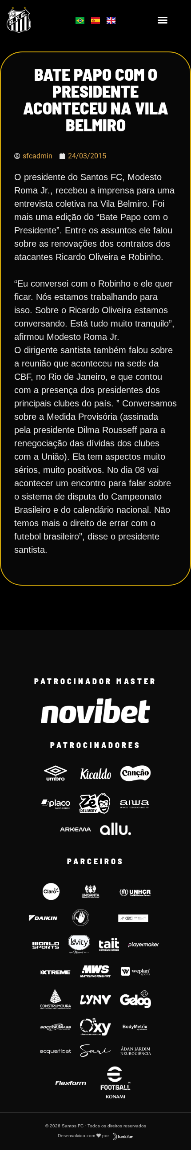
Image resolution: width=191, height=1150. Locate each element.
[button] (163, 20)
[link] (32, 20)
